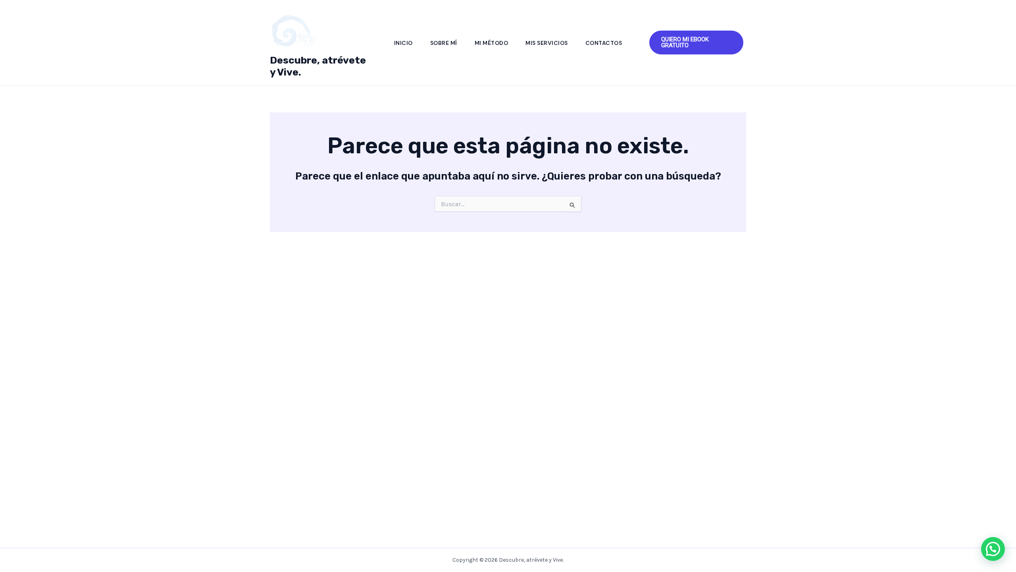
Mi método (491, 43)
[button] (696, 42)
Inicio (403, 43)
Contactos (603, 43)
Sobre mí (443, 43)
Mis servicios (546, 43)
